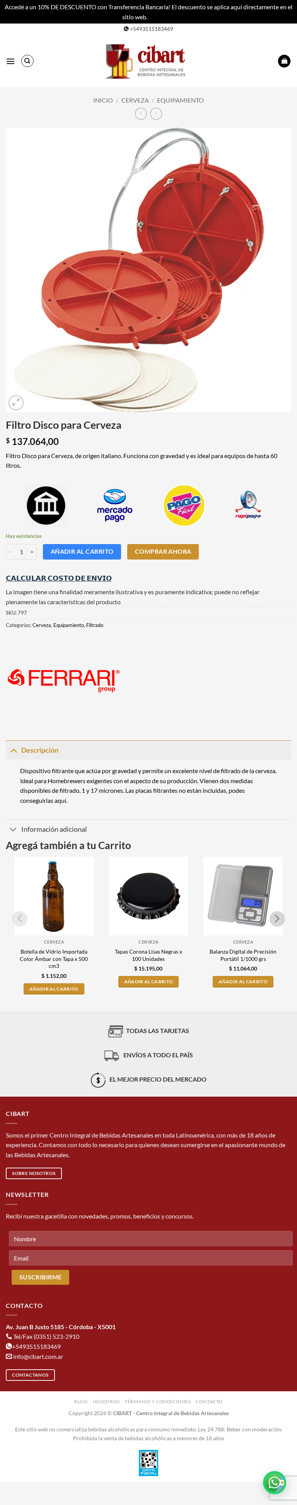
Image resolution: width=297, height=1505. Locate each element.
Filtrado (94, 625)
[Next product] (141, 114)
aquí (60, 800)
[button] (10, 61)
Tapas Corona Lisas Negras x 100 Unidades (148, 955)
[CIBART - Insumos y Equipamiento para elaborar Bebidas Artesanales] (148, 61)
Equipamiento (180, 100)
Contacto (209, 1401)
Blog (81, 1401)
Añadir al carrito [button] (54, 988)
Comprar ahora (163, 551)
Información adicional (54, 829)
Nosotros (106, 1401)
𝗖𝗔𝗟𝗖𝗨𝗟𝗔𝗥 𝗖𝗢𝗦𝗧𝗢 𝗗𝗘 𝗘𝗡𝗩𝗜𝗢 (59, 578)
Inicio (103, 100)
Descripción (39, 750)
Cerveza (135, 100)
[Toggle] (13, 750)
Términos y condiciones (158, 1401)
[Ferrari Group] (64, 680)
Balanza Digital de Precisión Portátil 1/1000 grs (243, 955)
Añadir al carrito (82, 551)
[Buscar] (27, 61)
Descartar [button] (161, 16)
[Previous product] (156, 114)
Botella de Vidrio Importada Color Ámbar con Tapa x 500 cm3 (54, 958)
